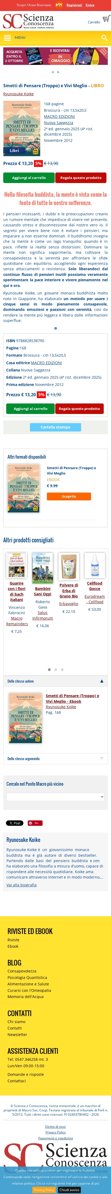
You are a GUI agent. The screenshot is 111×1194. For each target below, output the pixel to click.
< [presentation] (53, 72)
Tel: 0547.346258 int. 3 (28, 1059)
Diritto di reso (55, 1126)
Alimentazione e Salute (28, 983)
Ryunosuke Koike (18, 93)
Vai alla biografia (21, 884)
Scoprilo (69, 496)
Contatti (15, 1028)
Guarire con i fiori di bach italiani (16, 591)
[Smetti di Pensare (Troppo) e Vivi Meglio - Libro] (21, 128)
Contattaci (17, 1080)
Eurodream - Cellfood (95, 599)
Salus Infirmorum (42, 615)
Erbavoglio (68, 603)
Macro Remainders (17, 621)
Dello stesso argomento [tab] (24, 758)
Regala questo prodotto (81, 177)
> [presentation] (58, 72)
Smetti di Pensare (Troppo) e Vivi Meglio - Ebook (72, 698)
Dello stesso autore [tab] (21, 681)
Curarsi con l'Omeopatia (29, 990)
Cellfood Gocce (94, 586)
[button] (49, 669)
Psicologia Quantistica (27, 977)
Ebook (13, 946)
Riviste (13, 939)
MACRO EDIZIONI (59, 116)
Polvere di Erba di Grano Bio (69, 590)
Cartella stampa (55, 427)
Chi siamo (16, 1021)
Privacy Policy (44, 1190)
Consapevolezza (22, 971)
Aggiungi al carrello (29, 177)
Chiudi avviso (69, 1190)
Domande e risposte (26, 1074)
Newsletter (17, 1034)
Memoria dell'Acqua (26, 996)
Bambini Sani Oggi (42, 591)
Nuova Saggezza (58, 122)
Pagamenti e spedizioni (55, 1138)
